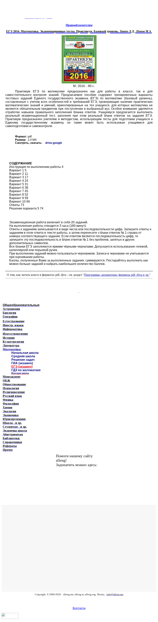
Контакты (79, 608)
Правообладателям (79, 25)
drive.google (53, 142)
